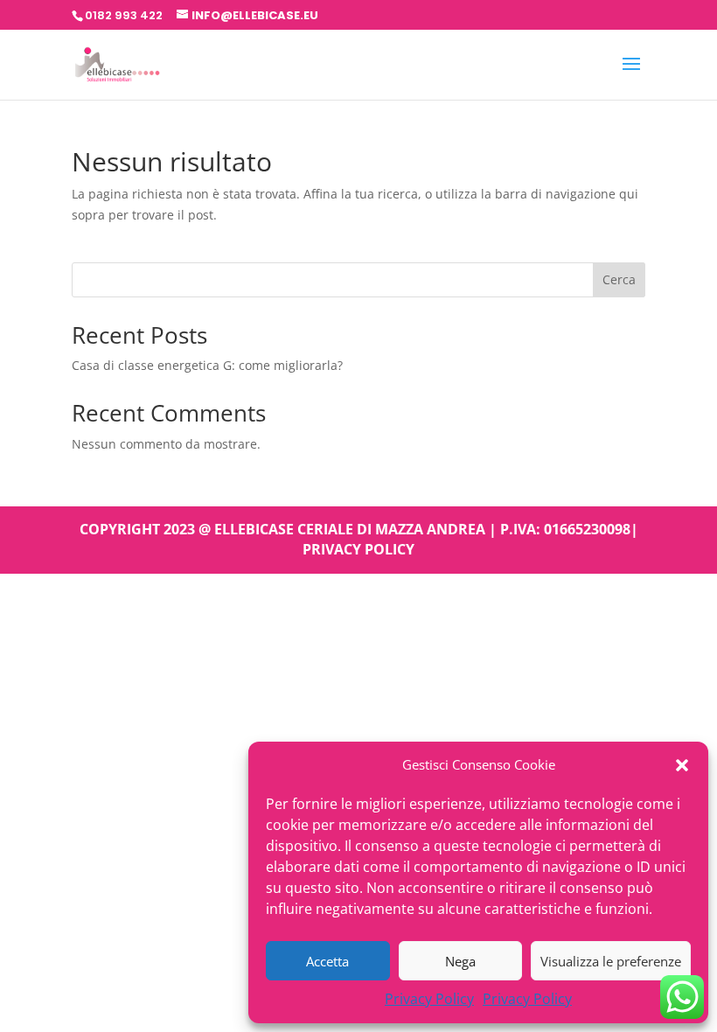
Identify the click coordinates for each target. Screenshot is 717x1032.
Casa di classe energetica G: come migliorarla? (207, 365)
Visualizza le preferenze (610, 961)
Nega (460, 961)
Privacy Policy (429, 998)
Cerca (619, 279)
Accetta (327, 961)
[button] (682, 765)
